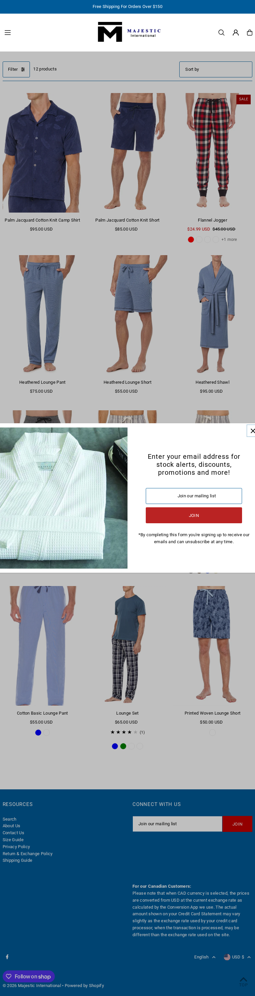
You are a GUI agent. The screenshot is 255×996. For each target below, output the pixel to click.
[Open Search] (221, 33)
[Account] (236, 33)
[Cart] (249, 33)
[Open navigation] (46, 32)
